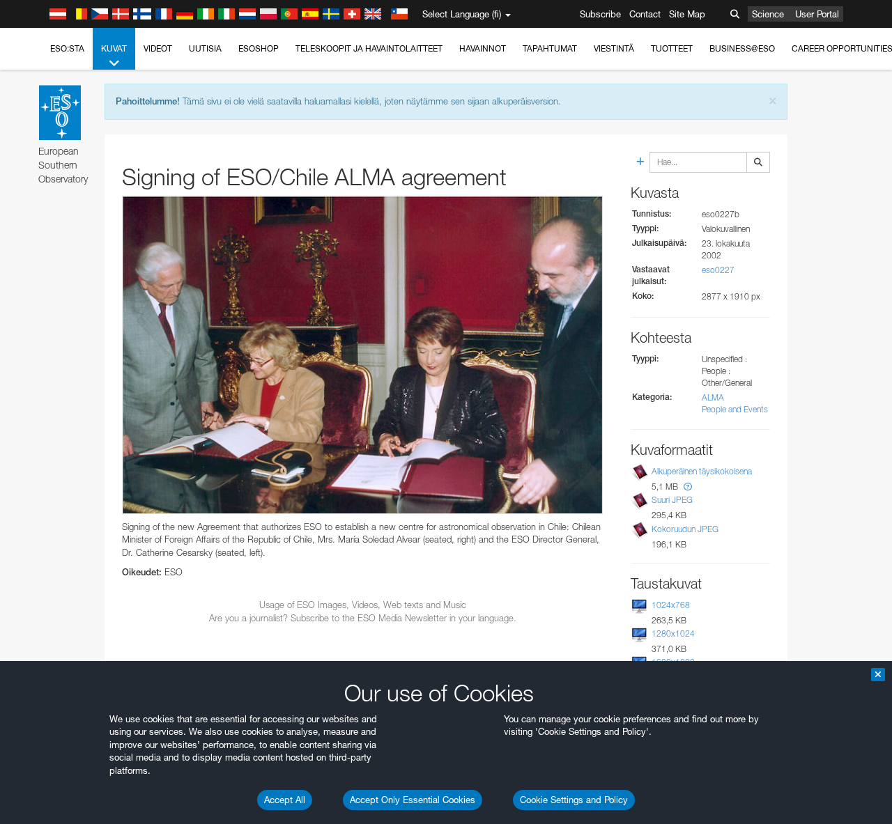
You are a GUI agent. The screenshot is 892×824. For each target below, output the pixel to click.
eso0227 (718, 270)
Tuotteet (672, 48)
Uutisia (205, 48)
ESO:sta (67, 48)
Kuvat (114, 48)
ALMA (713, 397)
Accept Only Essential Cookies (412, 799)
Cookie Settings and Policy (574, 799)
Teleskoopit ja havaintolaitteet (369, 48)
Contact (645, 14)
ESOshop (258, 48)
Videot (158, 48)
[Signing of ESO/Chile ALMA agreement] (362, 354)
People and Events (735, 409)
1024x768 (671, 605)
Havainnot (482, 48)
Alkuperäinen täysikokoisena (702, 471)
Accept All (284, 799)
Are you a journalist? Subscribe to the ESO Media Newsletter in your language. (362, 617)
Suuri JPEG (672, 500)
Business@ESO (742, 48)
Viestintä (614, 48)
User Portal (817, 14)
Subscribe (600, 14)
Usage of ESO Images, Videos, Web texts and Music (362, 604)
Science (768, 14)
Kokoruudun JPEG (685, 529)
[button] (688, 486)
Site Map (687, 14)
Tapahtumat (550, 48)
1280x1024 (673, 633)
